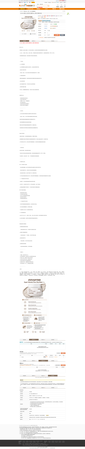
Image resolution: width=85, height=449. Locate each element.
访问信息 (60, 441)
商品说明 (24, 339)
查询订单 (61, 2)
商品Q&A (43, 339)
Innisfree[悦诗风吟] (32, 11)
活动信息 (53, 442)
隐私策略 (53, 441)
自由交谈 (60, 442)
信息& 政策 (45, 441)
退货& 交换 (56, 441)
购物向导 (27, 442)
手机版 (38, 442)
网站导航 (34, 442)
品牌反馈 (63, 442)
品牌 (28, 11)
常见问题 (31, 442)
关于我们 (24, 441)
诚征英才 (41, 441)
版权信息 (34, 441)
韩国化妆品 (25, 11)
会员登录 (46, 2)
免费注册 (49, 2)
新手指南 (24, 442)
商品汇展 (41, 4)
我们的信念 (30, 441)
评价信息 (56, 442)
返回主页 (21, 11)
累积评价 (34, 339)
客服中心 (65, 2)
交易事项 (63, 441)
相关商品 (52, 339)
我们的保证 (37, 441)
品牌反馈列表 (57, 365)
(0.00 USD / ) (56, 2)
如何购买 (27, 441)
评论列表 (58, 353)
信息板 (45, 442)
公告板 (49, 442)
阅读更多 (47, 415)
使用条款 (49, 441)
